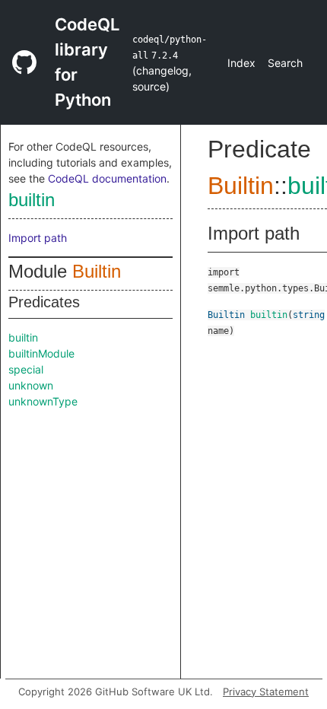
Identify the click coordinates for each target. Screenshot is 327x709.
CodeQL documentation (107, 178)
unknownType (43, 401)
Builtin (96, 271)
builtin (31, 199)
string (309, 315)
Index (241, 62)
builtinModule (41, 353)
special (25, 369)
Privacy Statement (266, 691)
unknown (30, 385)
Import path (37, 237)
